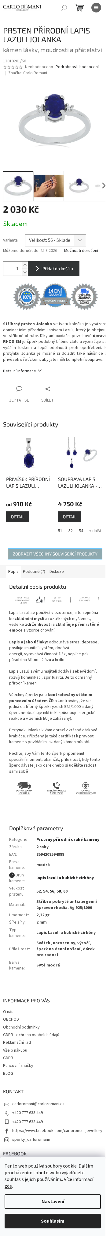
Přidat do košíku (57, 268)
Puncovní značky (18, 1066)
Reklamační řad (17, 1042)
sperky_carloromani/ (31, 1140)
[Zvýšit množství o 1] (25, 265)
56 (52, 891)
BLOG (8, 1074)
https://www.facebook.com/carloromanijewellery (57, 1131)
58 (59, 891)
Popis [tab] (13, 572)
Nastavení (53, 1201)
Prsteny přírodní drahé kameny (67, 840)
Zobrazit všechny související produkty (55, 553)
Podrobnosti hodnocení (77, 67)
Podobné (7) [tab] (34, 572)
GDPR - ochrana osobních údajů (31, 1035)
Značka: (27, 73)
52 (70, 531)
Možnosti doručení (81, 251)
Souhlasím (52, 1221)
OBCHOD (11, 1019)
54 (81, 531)
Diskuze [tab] (57, 572)
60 (65, 891)
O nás (8, 1012)
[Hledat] (64, 8)
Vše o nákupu (15, 1050)
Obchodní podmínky (21, 1027)
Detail (17, 516)
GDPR (8, 1058)
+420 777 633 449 (27, 1113)
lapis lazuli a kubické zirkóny (65, 878)
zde (8, 1186)
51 (60, 531)
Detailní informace (19, 371)
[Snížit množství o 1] (25, 272)
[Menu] (96, 8)
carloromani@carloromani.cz (38, 1104)
